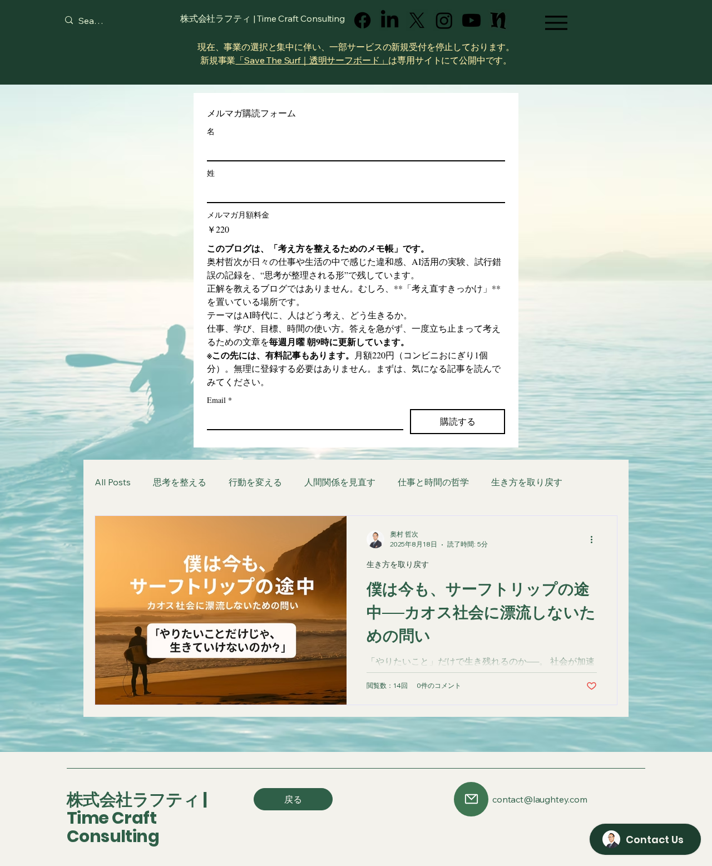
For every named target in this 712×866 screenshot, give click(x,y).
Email (219, 400)
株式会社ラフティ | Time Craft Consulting (136, 818)
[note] (499, 20)
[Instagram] (444, 20)
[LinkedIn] (389, 20)
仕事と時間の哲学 (433, 482)
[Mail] (471, 799)
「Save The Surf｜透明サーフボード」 (311, 60)
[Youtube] (471, 20)
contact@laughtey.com (539, 799)
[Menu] (556, 23)
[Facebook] (362, 20)
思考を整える (179, 482)
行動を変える (255, 482)
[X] (417, 20)
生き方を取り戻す (526, 482)
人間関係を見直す (339, 482)
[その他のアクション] (595, 539)
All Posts (113, 482)
